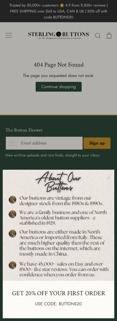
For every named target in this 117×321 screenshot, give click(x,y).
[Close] (107, 176)
